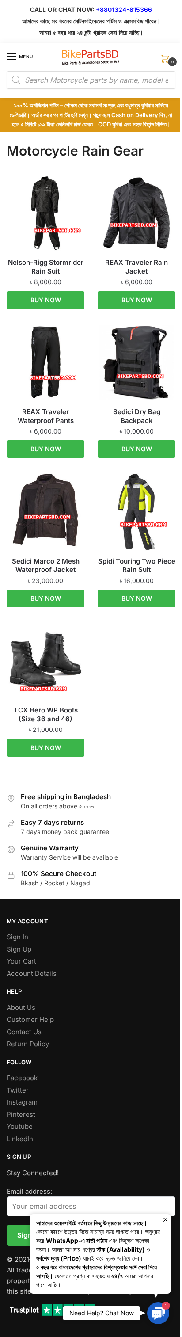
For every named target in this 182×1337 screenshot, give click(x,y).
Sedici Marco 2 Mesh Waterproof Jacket (46, 565)
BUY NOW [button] (45, 300)
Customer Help (30, 1019)
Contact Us (24, 1032)
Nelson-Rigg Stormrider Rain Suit (45, 266)
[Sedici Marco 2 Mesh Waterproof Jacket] (45, 512)
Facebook (22, 1078)
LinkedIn (20, 1139)
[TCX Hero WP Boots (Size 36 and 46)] (45, 661)
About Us (21, 1007)
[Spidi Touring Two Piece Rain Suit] (136, 512)
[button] (158, 1313)
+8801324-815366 (124, 9)
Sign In (17, 937)
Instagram (22, 1102)
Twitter (18, 1090)
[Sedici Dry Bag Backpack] (136, 362)
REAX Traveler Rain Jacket (136, 266)
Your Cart (21, 961)
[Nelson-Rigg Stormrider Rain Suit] (45, 213)
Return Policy (28, 1044)
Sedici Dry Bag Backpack (136, 416)
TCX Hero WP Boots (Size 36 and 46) (46, 714)
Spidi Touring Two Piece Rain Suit (136, 565)
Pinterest (21, 1114)
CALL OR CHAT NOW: (62, 9)
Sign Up (19, 949)
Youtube (20, 1126)
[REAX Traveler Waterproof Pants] (45, 362)
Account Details (32, 973)
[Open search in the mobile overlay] (91, 80)
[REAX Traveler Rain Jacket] (136, 213)
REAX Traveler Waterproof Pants (46, 416)
